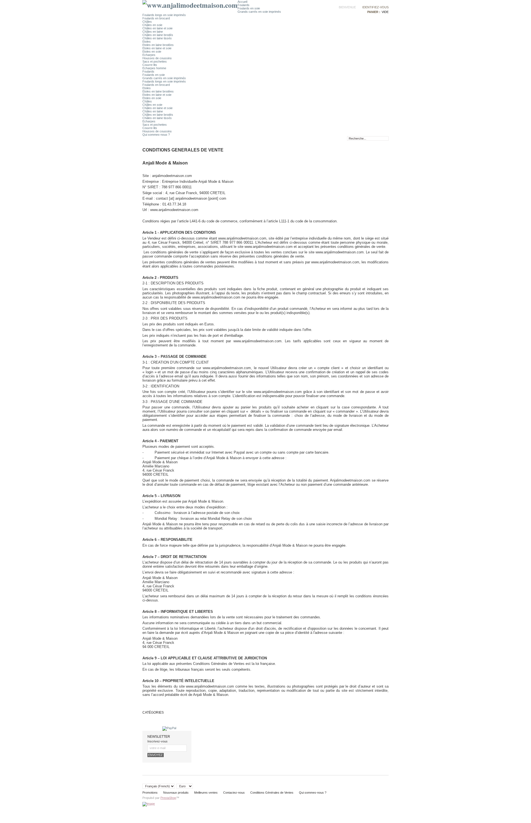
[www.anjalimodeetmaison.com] (190, 5)
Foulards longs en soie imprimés (164, 15)
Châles (147, 21)
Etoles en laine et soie (156, 48)
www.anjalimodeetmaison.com (278, 392)
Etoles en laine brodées (158, 45)
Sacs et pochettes (154, 61)
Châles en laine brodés (157, 35)
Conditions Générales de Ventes (271, 792)
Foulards (243, 5)
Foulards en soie (249, 8)
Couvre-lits (149, 64)
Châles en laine (152, 31)
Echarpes (148, 54)
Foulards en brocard (156, 18)
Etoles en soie (151, 51)
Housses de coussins (157, 58)
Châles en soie (152, 25)
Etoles (146, 41)
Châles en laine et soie (157, 28)
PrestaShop (168, 797)
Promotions (150, 792)
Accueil (242, 1)
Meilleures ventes (206, 792)
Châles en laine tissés (157, 38)
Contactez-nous (234, 792)
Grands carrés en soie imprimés (259, 11)
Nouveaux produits (176, 792)
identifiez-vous (375, 7)
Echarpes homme (154, 68)
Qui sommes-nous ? (156, 134)
